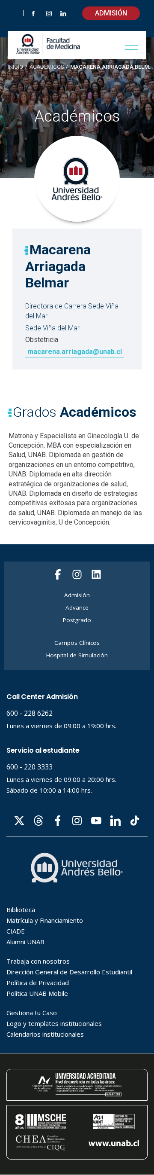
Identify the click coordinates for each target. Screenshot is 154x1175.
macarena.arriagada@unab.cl (74, 352)
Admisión (111, 13)
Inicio (15, 67)
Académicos (47, 67)
